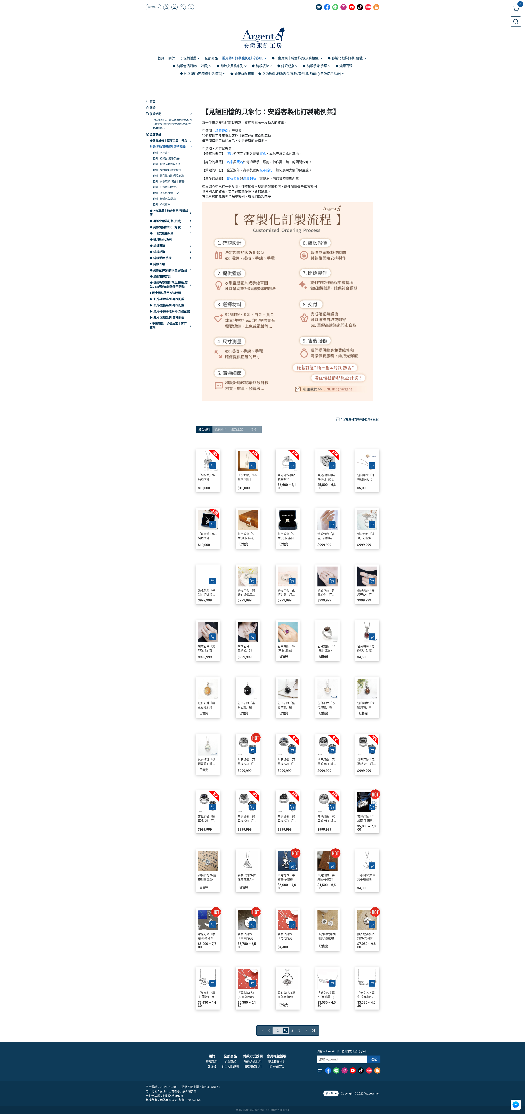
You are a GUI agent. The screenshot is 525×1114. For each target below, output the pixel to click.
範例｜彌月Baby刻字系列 (167, 170)
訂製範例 (221, 131)
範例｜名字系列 (161, 152)
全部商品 (230, 1056)
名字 (230, 162)
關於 (212, 1056)
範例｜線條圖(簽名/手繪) (166, 158)
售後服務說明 (252, 1066)
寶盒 (262, 154)
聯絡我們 (212, 1061)
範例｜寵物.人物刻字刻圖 (166, 164)
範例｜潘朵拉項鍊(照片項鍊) (168, 175)
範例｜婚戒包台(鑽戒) (165, 198)
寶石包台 (233, 178)
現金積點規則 (276, 1061)
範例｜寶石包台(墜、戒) (166, 193)
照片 (230, 154)
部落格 (212, 1066)
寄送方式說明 (252, 1061)
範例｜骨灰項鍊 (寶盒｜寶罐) (169, 181)
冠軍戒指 (266, 170)
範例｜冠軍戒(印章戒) (165, 187)
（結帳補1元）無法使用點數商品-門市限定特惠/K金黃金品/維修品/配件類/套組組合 (172, 124)
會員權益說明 (276, 1056)
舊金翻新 (249, 178)
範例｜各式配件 (161, 204)
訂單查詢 (230, 1061)
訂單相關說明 (230, 1066)
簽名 (239, 162)
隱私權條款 (276, 1066)
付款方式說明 (253, 1056)
